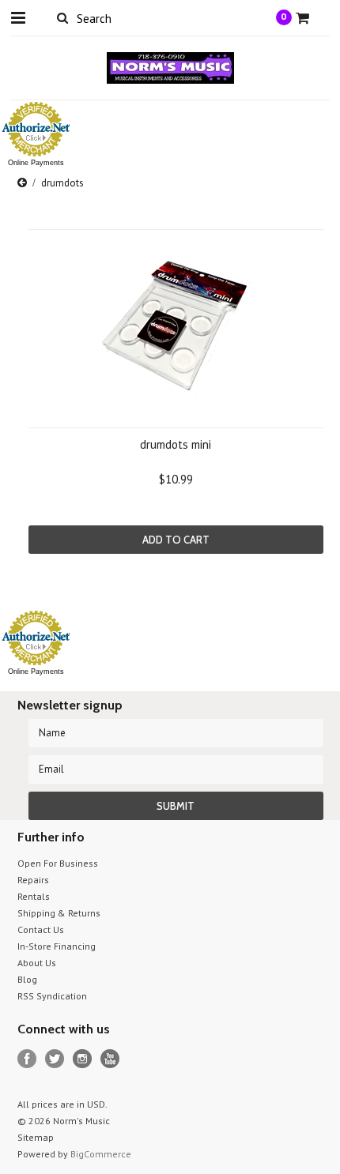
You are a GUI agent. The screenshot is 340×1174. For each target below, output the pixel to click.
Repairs (33, 880)
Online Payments (36, 163)
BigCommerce (100, 1154)
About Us (36, 963)
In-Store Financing (56, 946)
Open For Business (57, 863)
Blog (27, 979)
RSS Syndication (52, 996)
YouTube (110, 1059)
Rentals (33, 896)
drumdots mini (175, 444)
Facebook (27, 1059)
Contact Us (40, 929)
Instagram (83, 1059)
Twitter (55, 1059)
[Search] (63, 17)
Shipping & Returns (58, 913)
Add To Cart (176, 539)
